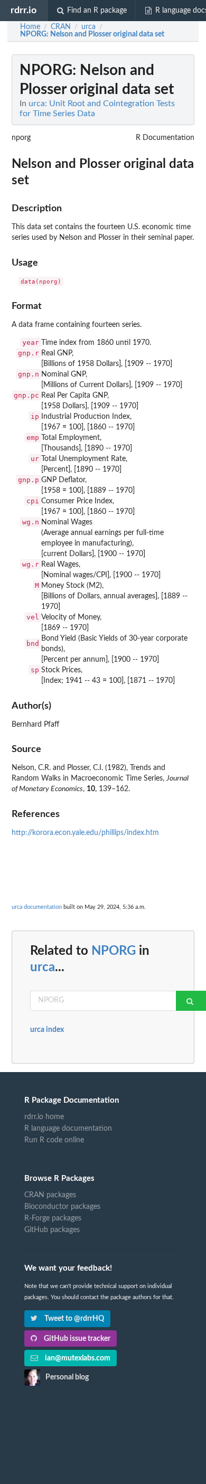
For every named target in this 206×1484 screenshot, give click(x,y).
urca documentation (37, 907)
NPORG (113, 951)
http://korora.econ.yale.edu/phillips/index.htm (85, 833)
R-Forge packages (52, 1218)
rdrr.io (23, 10)
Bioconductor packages (62, 1206)
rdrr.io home (44, 1117)
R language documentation (68, 1128)
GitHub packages (52, 1230)
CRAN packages (50, 1195)
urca (42, 967)
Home (30, 27)
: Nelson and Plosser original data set (92, 34)
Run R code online (54, 1140)
